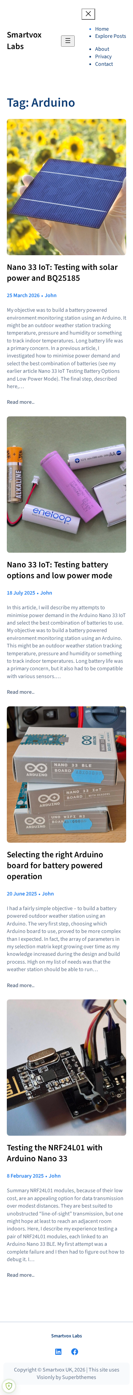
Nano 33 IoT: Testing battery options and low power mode (59, 570)
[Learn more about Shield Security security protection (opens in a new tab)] (9, 1386)
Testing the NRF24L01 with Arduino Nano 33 (55, 1153)
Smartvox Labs (24, 40)
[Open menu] (68, 41)
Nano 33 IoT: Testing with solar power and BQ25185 (62, 273)
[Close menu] (88, 14)
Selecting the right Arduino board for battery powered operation (55, 865)
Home (102, 29)
